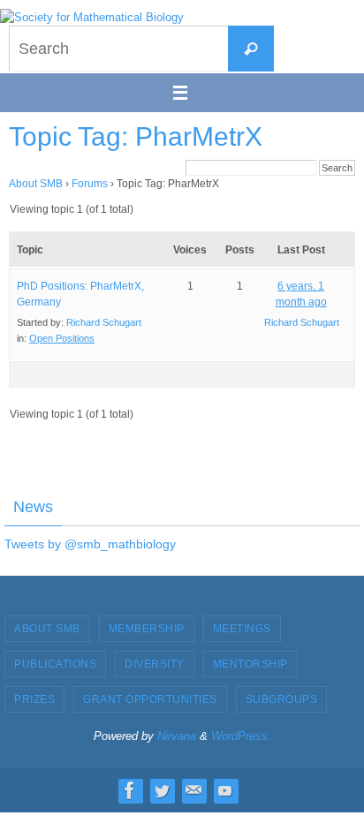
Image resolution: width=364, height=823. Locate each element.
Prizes (34, 699)
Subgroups (282, 699)
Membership (147, 629)
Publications (55, 664)
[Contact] (193, 790)
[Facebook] (129, 790)
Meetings (242, 629)
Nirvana (176, 736)
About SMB (36, 183)
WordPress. (241, 736)
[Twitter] (161, 790)
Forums (90, 183)
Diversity (155, 664)
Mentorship (250, 664)
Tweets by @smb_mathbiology (90, 544)
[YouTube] (225, 790)
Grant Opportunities (150, 699)
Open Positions (62, 338)
